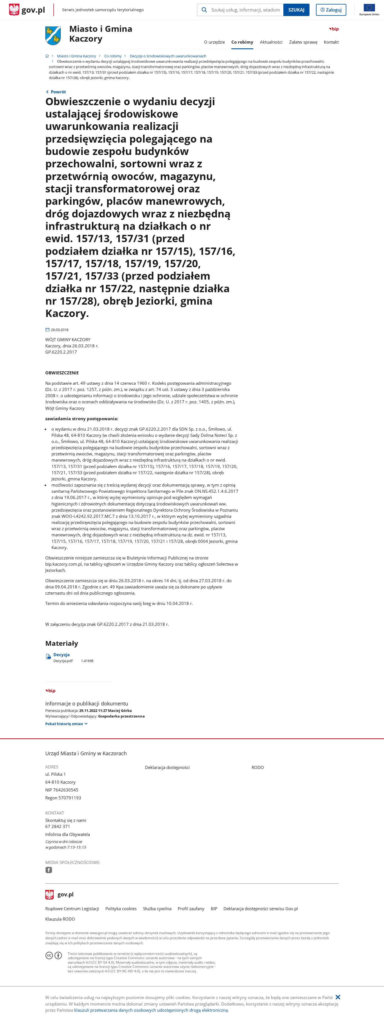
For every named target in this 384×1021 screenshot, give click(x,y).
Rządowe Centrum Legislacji (72, 908)
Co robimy (113, 56)
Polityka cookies (121, 908)
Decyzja (73, 657)
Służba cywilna (157, 908)
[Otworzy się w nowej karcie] (48, 870)
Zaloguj (336, 11)
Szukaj (296, 10)
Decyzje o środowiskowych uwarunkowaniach (168, 56)
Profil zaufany (191, 908)
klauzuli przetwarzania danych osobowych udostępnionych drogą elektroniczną (151, 1010)
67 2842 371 (57, 826)
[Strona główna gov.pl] (47, 56)
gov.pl (65, 895)
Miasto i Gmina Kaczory (100, 34)
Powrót (58, 92)
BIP (214, 908)
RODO (258, 767)
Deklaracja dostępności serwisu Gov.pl (260, 908)
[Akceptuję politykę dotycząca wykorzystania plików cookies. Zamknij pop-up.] (338, 997)
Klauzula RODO (60, 919)
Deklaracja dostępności (167, 767)
